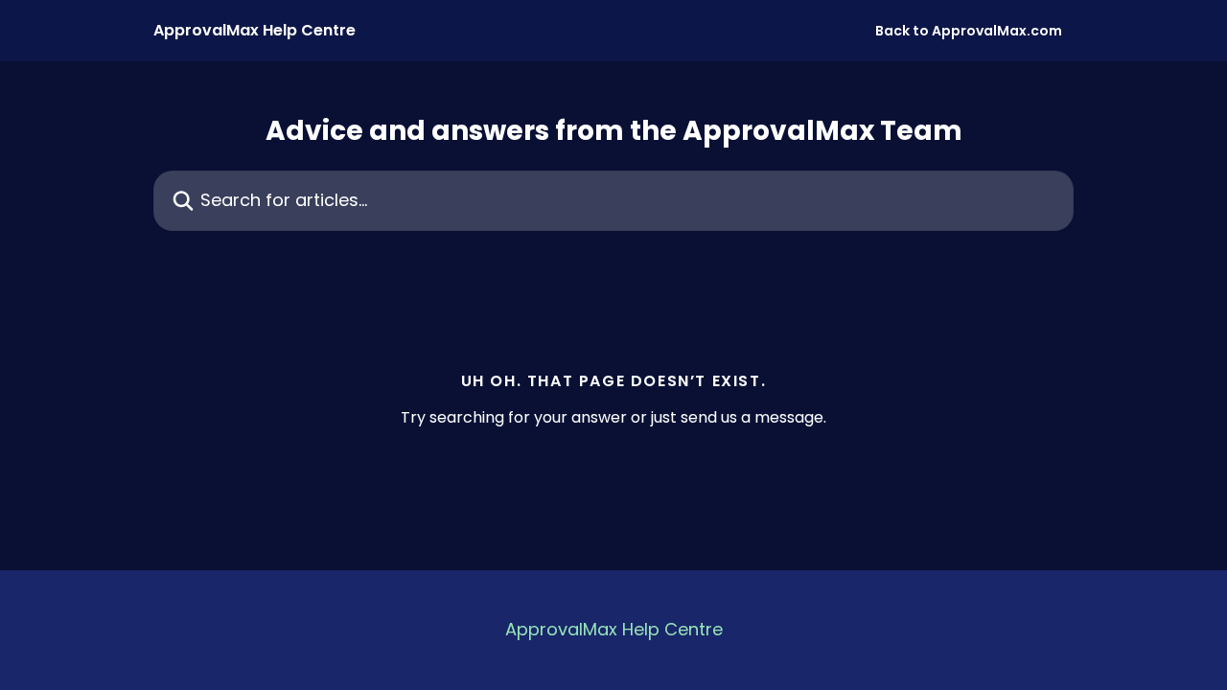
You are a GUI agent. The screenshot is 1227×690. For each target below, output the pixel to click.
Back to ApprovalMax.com (968, 30)
